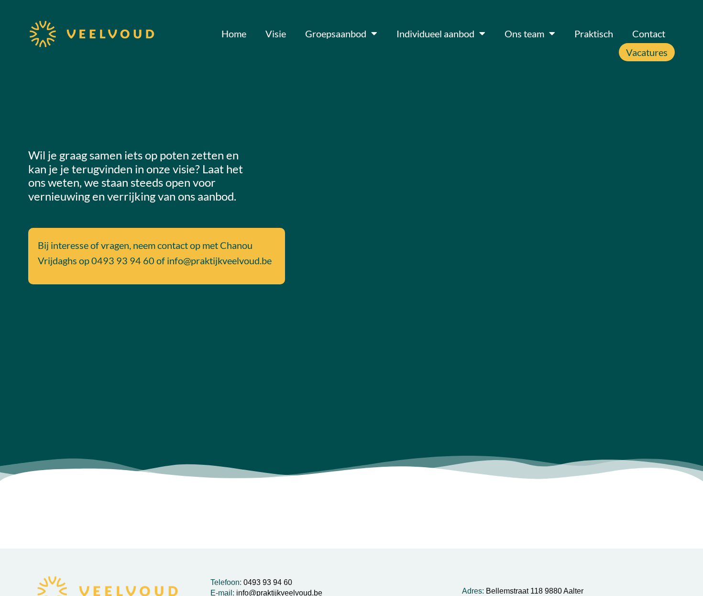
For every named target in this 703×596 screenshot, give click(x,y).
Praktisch (593, 33)
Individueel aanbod (435, 33)
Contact (648, 33)
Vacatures (647, 52)
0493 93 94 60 (122, 260)
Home (233, 33)
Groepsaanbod (335, 33)
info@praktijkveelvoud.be (219, 260)
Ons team (524, 33)
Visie (275, 33)
